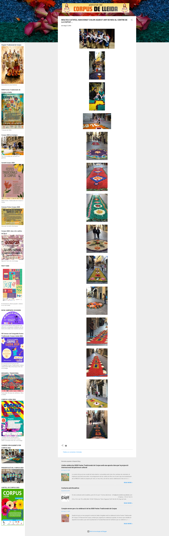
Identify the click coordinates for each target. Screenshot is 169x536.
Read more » (128, 482)
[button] (132, 20)
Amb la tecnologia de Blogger (98, 531)
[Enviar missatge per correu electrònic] (66, 446)
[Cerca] (135, 4)
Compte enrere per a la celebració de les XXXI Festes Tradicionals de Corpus (89, 508)
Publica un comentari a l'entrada (72, 452)
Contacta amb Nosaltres (70, 488)
